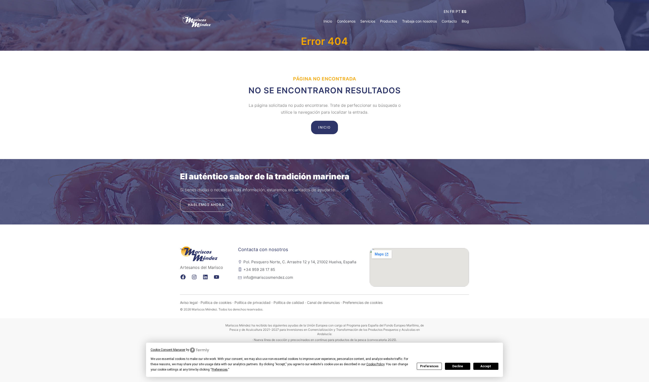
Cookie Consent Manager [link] (168, 350)
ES (464, 11)
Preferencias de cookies (363, 302)
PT (458, 11)
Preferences (429, 366)
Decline (457, 366)
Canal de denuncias (323, 302)
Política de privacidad (253, 302)
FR (452, 11)
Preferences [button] (220, 369)
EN (446, 11)
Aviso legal (188, 302)
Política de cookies (216, 302)
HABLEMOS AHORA (206, 204)
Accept (485, 366)
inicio (324, 127)
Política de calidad (289, 302)
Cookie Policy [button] (375, 364)
